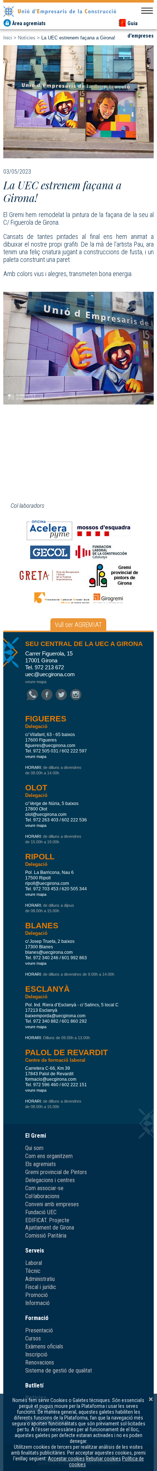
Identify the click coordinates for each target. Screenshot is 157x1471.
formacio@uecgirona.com (50, 1079)
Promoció (36, 1295)
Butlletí (34, 1385)
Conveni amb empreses (52, 1204)
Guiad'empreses (140, 24)
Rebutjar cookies (103, 1459)
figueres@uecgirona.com (50, 745)
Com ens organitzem (49, 1156)
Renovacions (39, 1362)
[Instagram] (75, 695)
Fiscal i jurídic (40, 1287)
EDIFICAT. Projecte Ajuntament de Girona (49, 1224)
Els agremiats (40, 1164)
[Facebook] (47, 695)
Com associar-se (44, 1188)
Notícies (26, 37)
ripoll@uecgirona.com (47, 883)
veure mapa (35, 682)
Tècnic (33, 1270)
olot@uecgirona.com (45, 814)
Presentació (39, 1330)
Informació (37, 1303)
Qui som (34, 1148)
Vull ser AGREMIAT (78, 624)
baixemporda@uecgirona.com (55, 1015)
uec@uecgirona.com (50, 674)
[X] (151, 1399)
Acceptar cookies (66, 1459)
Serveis (34, 1250)
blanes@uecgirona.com (49, 952)
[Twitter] (61, 695)
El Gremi (35, 1135)
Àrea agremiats (29, 23)
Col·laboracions (42, 1196)
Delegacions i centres (50, 1180)
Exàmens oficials (44, 1346)
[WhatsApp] (32, 695)
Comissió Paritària (45, 1235)
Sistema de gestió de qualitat (58, 1370)
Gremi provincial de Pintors (56, 1172)
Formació (37, 1318)
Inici (7, 37)
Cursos (33, 1338)
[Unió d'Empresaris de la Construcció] (78, 10)
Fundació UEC (41, 1212)
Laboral (33, 1262)
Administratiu (40, 1278)
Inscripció (36, 1354)
